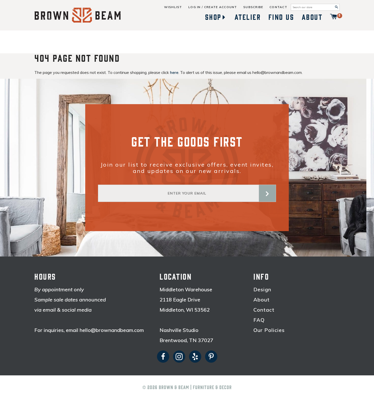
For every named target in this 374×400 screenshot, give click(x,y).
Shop (213, 17)
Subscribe (253, 7)
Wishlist (173, 7)
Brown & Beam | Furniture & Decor (195, 387)
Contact (278, 7)
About (312, 17)
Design (262, 289)
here (174, 72)
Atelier (248, 17)
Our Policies (269, 330)
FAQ (259, 320)
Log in (194, 7)
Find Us (281, 17)
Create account (220, 7)
